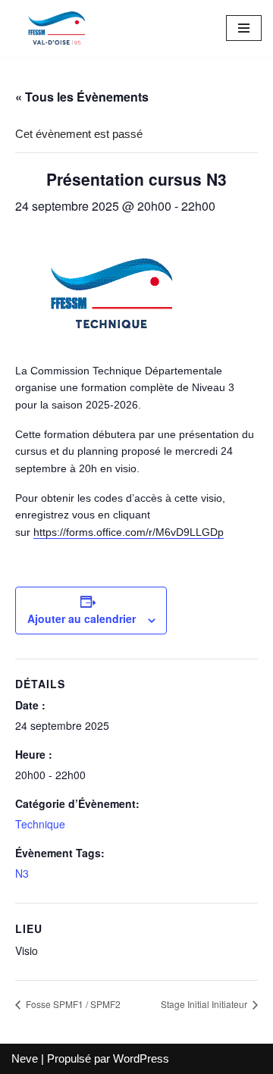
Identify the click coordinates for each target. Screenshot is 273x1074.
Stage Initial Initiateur (205, 1003)
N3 (22, 873)
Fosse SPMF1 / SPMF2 (72, 1003)
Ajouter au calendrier (81, 618)
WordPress (141, 1058)
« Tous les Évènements (82, 96)
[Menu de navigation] (244, 28)
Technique (40, 823)
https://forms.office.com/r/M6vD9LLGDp (128, 532)
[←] (56, 28)
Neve (24, 1058)
